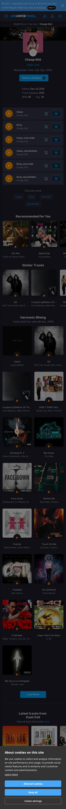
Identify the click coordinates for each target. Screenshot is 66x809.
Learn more (11, 774)
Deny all (33, 792)
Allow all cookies (33, 783)
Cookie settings (33, 801)
